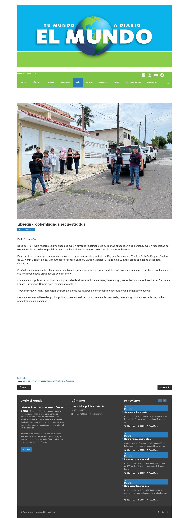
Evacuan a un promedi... (137, 459)
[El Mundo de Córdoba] (94, 36)
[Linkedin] (163, 512)
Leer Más (26, 449)
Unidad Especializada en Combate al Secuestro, (55, 381)
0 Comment (131, 426)
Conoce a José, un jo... (136, 412)
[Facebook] (154, 512)
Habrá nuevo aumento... (137, 438)
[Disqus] (94, 341)
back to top (22, 378)
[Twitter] (158, 512)
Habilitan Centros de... (137, 486)
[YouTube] (168, 512)
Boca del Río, (28, 381)
